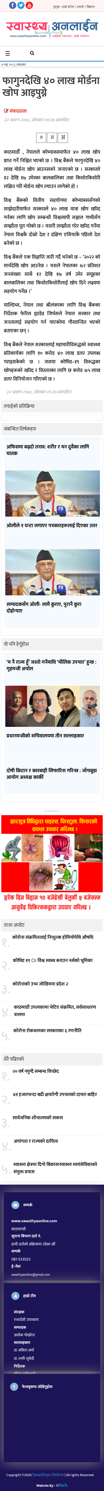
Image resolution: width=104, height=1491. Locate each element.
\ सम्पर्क (79, 6)
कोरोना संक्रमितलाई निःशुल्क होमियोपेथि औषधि (52, 937)
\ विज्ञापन (90, 6)
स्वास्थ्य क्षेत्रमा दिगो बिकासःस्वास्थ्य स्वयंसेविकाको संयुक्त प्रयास (55, 1168)
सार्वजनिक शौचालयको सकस (38, 1118)
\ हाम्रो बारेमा (67, 6)
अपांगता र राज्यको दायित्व (36, 1141)
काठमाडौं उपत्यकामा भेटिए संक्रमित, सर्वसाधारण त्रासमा (55, 1011)
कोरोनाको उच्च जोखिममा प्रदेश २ (40, 984)
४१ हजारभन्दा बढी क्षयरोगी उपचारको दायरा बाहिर (55, 1095)
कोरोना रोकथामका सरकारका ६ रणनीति (47, 1031)
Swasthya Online (48, 1475)
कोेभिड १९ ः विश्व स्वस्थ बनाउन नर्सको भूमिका (53, 961)
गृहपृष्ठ (56, 6)
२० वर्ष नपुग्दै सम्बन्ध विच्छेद (35, 1071)
